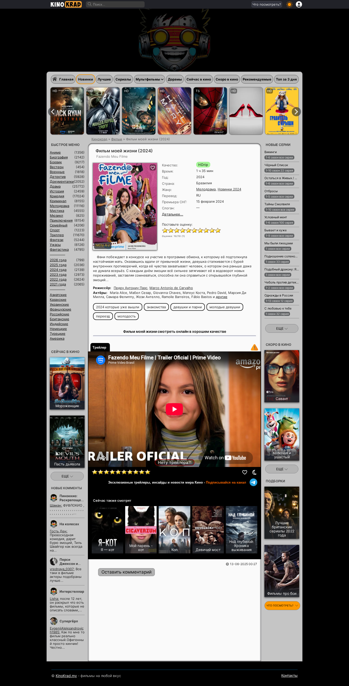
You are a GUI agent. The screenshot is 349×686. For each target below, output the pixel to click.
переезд (103, 316)
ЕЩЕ (66, 476)
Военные (57, 172)
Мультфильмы (148, 79)
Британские (59, 319)
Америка (57, 338)
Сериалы (123, 79)
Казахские (58, 300)
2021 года (58, 284)
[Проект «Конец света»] (174, 111)
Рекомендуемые (257, 79)
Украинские (59, 304)
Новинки (85, 79)
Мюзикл (56, 215)
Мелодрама (206, 189)
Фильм (116, 139)
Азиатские (58, 295)
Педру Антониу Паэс (130, 288)
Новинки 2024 (229, 189)
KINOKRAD (66, 4)
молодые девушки (225, 307)
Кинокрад (99, 139)
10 (217, 230)
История (57, 191)
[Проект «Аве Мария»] (139, 111)
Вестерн (57, 167)
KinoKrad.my (66, 675)
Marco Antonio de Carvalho (171, 288)
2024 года (58, 270)
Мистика (57, 211)
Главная (66, 79)
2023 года (58, 274)
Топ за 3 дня (286, 79)
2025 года (58, 265)
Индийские (59, 324)
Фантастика (59, 249)
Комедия (57, 196)
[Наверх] (315, 675)
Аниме (55, 152)
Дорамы (175, 79)
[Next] (296, 111)
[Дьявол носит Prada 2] (246, 111)
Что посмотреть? (266, 4)
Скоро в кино (227, 79)
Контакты (289, 675)
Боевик (56, 162)
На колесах (69, 524)
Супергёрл (69, 621)
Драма (55, 186)
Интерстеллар (72, 591)
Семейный (58, 225)
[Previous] (52, 111)
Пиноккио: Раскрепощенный (75, 498)
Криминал (58, 201)
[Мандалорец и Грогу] (103, 111)
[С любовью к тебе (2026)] (272, 321)
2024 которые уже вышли (117, 307)
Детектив (58, 177)
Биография (59, 157)
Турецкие (57, 333)
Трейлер (99, 347)
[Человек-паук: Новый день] (210, 111)
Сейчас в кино (199, 79)
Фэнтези (56, 240)
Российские (59, 314)
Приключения (61, 220)
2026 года (58, 260)
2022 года (58, 279)
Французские (60, 309)
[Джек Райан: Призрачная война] (67, 111)
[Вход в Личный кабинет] (299, 4)
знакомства (156, 307)
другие (221, 297)
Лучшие (104, 79)
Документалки (62, 181)
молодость (127, 316)
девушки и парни (187, 307)
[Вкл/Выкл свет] (254, 472)
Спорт (55, 230)
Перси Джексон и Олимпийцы (70, 563)
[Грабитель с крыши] (282, 111)
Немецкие (58, 329)
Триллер (57, 235)
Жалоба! (254, 347)
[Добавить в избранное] (245, 472)
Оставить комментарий (126, 572)
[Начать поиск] (90, 4)
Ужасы (55, 245)
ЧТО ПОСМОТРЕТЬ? (280, 605)
